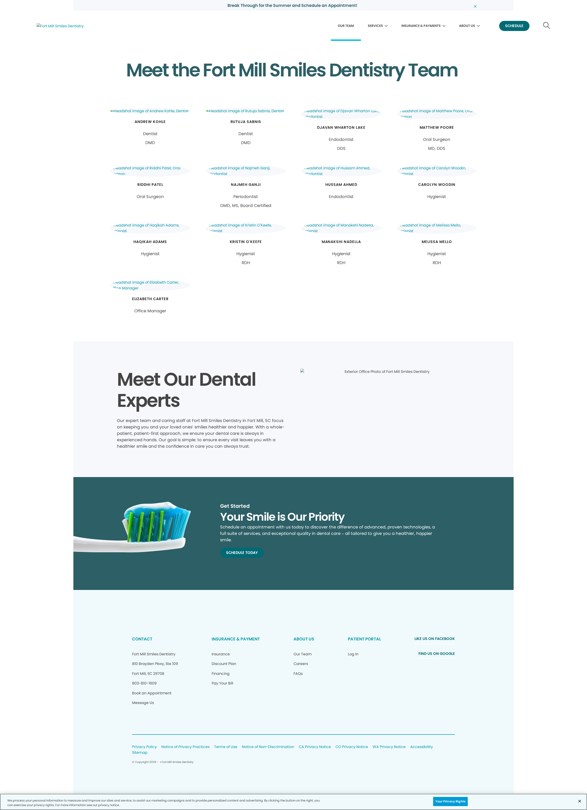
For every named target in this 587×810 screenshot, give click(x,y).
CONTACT (142, 639)
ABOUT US (467, 25)
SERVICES (375, 25)
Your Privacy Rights (450, 801)
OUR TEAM (346, 25)
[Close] (580, 801)
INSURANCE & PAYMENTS (421, 25)
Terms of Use (225, 747)
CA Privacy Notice (315, 747)
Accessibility (421, 747)
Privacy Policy (144, 747)
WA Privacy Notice (389, 747)
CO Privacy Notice (351, 747)
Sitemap (139, 752)
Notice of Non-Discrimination (268, 747)
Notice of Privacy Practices (185, 747)
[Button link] (546, 26)
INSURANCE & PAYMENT (236, 639)
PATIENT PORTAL (364, 639)
